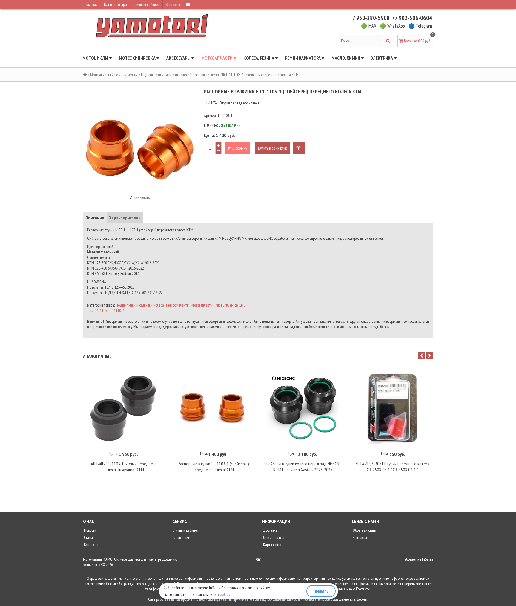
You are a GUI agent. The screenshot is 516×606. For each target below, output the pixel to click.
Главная (92, 4)
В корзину (239, 148)
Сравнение (181, 537)
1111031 (118, 310)
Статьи (88, 537)
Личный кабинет (146, 4)
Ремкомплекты (126, 74)
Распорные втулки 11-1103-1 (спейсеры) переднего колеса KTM (213, 467)
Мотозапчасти (217, 58)
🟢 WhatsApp (392, 26)
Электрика (382, 58)
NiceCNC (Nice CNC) (231, 305)
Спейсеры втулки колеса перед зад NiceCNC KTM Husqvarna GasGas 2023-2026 (302, 467)
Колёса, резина (259, 58)
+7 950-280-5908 (370, 18)
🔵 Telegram (420, 26)
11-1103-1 (102, 310)
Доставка (269, 530)
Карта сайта (271, 544)
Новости (89, 530)
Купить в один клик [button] (272, 148)
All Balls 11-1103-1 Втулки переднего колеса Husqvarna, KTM (124, 467)
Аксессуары (178, 58)
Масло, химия (346, 58)
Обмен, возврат (274, 537)
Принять (321, 591)
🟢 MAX (368, 26)
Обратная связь (364, 530)
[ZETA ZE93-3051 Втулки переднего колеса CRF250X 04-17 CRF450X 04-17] (392, 408)
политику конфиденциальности (276, 599)
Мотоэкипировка (137, 58)
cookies (224, 594)
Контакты (173, 4)
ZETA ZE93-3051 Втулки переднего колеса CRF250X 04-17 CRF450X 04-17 (392, 467)
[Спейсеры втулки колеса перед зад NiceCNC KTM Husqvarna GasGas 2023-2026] (302, 408)
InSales (427, 559)
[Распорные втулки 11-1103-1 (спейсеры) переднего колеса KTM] (213, 408)
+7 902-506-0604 (412, 18)
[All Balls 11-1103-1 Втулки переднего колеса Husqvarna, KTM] (123, 408)
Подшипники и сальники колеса (165, 74)
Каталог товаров (116, 4)
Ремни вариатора (303, 58)
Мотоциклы (95, 58)
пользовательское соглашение (326, 599)
